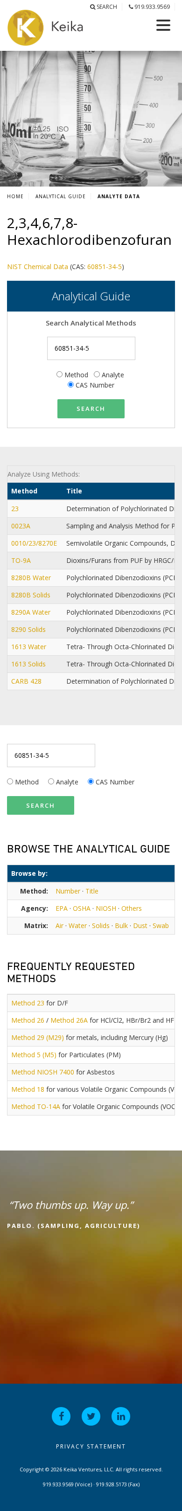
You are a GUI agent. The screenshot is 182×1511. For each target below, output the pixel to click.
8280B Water (32, 577)
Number (68, 891)
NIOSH (106, 908)
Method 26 (27, 1020)
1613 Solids (29, 663)
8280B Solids (31, 594)
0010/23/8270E (35, 543)
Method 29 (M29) (37, 1037)
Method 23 (27, 1002)
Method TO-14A (35, 1106)
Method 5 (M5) (33, 1054)
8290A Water (31, 612)
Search (106, 7)
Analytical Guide (60, 196)
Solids (101, 925)
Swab (161, 925)
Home (15, 196)
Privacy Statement (91, 1446)
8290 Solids (29, 629)
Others (131, 908)
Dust (140, 925)
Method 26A (69, 1020)
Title (91, 891)
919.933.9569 (151, 7)
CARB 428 (27, 681)
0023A (21, 525)
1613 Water (29, 646)
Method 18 (27, 1089)
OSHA (82, 908)
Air (59, 925)
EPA (62, 908)
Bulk (121, 925)
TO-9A (22, 560)
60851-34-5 (104, 266)
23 (16, 508)
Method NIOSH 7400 (42, 1071)
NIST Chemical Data (37, 266)
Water (78, 925)
